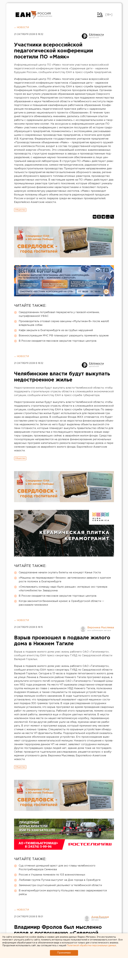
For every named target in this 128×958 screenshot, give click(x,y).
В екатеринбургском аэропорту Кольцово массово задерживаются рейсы (63, 892)
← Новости (21, 27)
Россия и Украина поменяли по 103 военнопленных (52, 875)
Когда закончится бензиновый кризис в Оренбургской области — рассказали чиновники (61, 603)
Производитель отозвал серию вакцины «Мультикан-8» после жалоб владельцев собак (64, 323)
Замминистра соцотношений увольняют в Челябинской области (60, 885)
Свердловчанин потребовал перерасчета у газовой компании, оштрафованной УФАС (59, 314)
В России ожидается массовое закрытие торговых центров (57, 341)
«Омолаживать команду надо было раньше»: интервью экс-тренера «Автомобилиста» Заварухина (63, 589)
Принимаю (64, 953)
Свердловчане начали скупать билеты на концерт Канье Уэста (60, 572)
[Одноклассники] (99, 217)
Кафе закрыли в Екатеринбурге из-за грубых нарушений (56, 330)
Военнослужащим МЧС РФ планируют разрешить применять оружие (64, 336)
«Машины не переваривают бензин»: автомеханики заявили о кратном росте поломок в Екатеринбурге (65, 580)
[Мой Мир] (108, 217)
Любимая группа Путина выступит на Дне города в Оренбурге (60, 880)
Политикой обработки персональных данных (91, 946)
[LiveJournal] (112, 217)
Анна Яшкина (100, 917)
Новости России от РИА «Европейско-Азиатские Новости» (26, 15)
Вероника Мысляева (100, 627)
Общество (20, 210)
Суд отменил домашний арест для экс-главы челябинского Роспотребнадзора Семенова (57, 868)
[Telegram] (103, 217)
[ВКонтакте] (94, 217)
